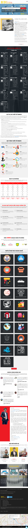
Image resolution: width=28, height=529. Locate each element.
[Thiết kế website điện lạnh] (21, 349)
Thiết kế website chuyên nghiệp (7, 526)
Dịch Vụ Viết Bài (24, 52)
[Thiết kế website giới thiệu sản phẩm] (21, 292)
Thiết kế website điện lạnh (21, 353)
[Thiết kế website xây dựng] (7, 292)
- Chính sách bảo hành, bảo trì (6, 504)
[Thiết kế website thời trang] (21, 326)
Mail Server (13, 90)
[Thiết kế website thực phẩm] (21, 303)
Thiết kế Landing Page (7, 262)
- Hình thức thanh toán (5, 503)
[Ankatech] (24, 244)
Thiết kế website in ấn (21, 342)
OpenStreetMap (24, 525)
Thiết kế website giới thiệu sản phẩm (21, 296)
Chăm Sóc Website (13, 77)
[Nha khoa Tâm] (17, 244)
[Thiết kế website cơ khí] (7, 360)
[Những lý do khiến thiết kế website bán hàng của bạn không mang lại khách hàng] (23, 472)
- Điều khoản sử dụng (5, 501)
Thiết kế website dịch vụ (7, 308)
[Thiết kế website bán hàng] (7, 269)
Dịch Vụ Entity (13, 65)
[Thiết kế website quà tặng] (7, 315)
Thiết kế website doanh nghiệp (21, 262)
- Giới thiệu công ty (5, 500)
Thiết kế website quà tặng (7, 319)
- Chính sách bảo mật (5, 502)
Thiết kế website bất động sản (7, 353)
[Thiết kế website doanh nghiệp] (21, 258)
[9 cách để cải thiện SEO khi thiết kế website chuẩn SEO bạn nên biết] (5, 472)
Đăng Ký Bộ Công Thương (4, 78)
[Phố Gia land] (3, 244)
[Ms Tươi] (14, 452)
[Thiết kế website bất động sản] (7, 349)
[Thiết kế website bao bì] (21, 269)
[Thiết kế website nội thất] (21, 315)
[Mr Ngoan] (23, 451)
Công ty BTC (13, 411)
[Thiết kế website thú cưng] (7, 326)
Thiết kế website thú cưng (7, 330)
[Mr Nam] (4, 451)
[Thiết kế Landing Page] (7, 258)
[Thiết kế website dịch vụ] (7, 303)
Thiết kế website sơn (7, 285)
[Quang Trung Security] (10, 244)
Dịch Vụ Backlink (23, 65)
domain (21, 147)
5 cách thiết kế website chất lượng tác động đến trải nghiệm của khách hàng (14, 477)
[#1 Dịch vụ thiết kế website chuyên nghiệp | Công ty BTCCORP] (6, 1)
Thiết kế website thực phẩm (21, 308)
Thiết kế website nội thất (21, 319)
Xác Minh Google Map (4, 53)
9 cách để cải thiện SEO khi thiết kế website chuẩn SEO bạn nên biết (4, 477)
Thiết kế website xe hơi (21, 285)
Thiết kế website (4, 101)
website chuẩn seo (19, 379)
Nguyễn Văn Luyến (16, 410)
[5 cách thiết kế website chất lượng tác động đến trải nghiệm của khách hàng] (14, 472)
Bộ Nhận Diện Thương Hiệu (23, 78)
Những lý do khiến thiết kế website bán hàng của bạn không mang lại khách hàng (23, 477)
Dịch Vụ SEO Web (4, 65)
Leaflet (20, 525)
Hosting (23, 90)
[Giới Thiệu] (7, 24)
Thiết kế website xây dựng (7, 296)
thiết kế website (17, 136)
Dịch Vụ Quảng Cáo (14, 53)
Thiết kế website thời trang (21, 330)
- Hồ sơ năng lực (4, 505)
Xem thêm (24, 11)
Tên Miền (4, 90)
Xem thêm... (5, 63)
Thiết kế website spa (7, 342)
